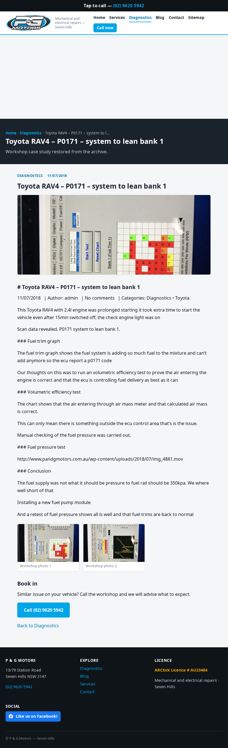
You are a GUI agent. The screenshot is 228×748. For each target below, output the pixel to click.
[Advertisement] (114, 77)
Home (99, 17)
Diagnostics (140, 17)
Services (117, 17)
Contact (176, 17)
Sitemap (196, 17)
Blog (160, 17)
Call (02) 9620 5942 (43, 610)
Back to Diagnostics (38, 626)
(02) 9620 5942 (128, 5)
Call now (105, 27)
